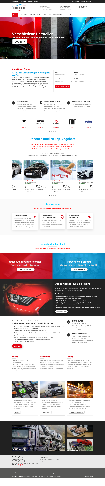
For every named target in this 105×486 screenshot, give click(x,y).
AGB (25, 473)
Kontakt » (17, 412)
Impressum (20, 473)
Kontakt (69, 14)
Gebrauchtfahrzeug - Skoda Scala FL (25, 177)
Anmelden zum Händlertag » (77, 412)
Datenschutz (41, 473)
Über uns (47, 14)
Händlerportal (58, 14)
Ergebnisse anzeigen (62, 86)
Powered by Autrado (88, 476)
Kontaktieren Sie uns (79, 269)
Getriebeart (77, 79)
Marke (56, 72)
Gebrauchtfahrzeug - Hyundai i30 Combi (79, 177)
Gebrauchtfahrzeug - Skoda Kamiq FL (52, 177)
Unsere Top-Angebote (25, 269)
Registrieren (88, 1)
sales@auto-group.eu (22, 465)
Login (18, 41)
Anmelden (83, 1)
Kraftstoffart (58, 79)
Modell (76, 72)
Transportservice (35, 14)
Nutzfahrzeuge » (47, 412)
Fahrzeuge (22, 14)
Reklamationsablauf (32, 473)
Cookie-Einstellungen (50, 473)
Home (15, 14)
